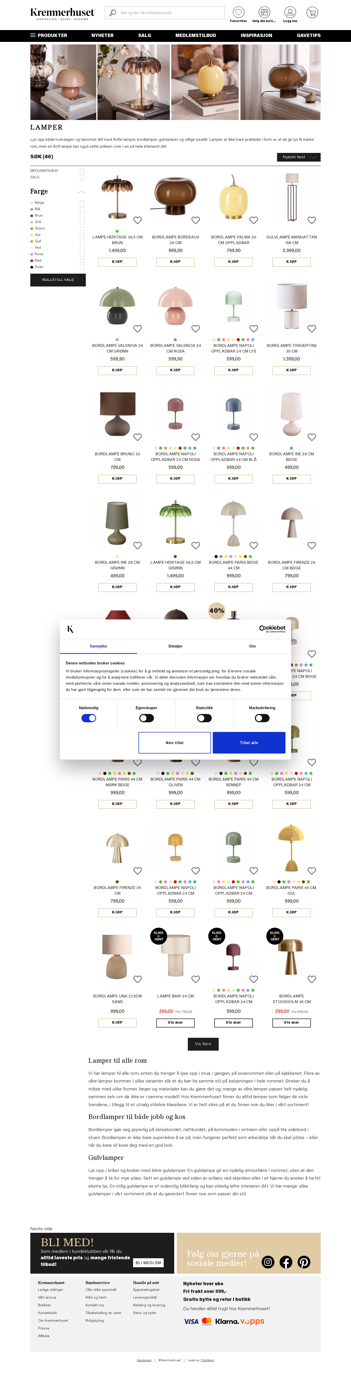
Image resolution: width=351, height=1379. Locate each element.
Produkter (52, 36)
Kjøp (117, 262)
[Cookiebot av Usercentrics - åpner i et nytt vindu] (263, 629)
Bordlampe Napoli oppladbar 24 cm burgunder (238, 339)
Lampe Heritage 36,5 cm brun (175, 556)
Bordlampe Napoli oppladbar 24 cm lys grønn (233, 351)
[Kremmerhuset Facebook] (286, 1262)
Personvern (144, 1360)
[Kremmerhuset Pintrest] (304, 1262)
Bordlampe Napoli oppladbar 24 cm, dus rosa (223, 339)
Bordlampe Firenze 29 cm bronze (117, 881)
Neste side (41, 1229)
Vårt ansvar (47, 1298)
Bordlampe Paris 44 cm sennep (240, 556)
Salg (144, 36)
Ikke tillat (175, 743)
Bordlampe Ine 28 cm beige (117, 556)
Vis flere (203, 1044)
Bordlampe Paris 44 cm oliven (250, 556)
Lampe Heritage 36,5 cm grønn (117, 231)
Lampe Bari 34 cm (175, 996)
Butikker (44, 1305)
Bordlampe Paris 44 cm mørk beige (235, 556)
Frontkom (207, 1360)
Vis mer (175, 1023)
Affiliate (44, 1336)
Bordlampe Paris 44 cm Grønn (221, 556)
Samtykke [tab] (98, 646)
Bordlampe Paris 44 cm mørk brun (245, 556)
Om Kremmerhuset (53, 1321)
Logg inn (290, 21)
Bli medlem (148, 1263)
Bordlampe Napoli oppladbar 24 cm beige (213, 339)
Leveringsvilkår (145, 1298)
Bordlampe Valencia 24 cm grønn (175, 339)
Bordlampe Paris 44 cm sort (216, 556)
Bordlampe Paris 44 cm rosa (230, 556)
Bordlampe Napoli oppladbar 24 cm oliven (243, 339)
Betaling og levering (149, 1305)
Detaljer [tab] (176, 646)
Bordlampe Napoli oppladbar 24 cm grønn (218, 339)
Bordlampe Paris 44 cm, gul (225, 556)
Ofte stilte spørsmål (101, 1290)
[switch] (146, 718)
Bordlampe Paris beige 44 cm (99, 773)
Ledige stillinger (50, 1290)
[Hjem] (62, 14)
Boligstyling (95, 1321)
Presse (43, 1328)
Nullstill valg (58, 280)
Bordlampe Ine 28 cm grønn (291, 448)
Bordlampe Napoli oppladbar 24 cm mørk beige (233, 339)
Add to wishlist (137, 220)
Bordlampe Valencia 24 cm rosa (117, 339)
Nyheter (102, 36)
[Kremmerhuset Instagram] (268, 1262)
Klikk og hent (96, 1298)
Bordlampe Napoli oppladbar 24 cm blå (252, 339)
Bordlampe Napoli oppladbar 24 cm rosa (248, 339)
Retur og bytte (144, 1313)
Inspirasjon (256, 36)
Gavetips (309, 36)
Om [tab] (252, 646)
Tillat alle (249, 743)
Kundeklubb (47, 1313)
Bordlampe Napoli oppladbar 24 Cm (228, 339)
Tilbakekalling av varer (104, 1313)
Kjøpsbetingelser (146, 1290)
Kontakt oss (95, 1305)
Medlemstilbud (196, 36)
